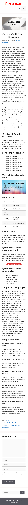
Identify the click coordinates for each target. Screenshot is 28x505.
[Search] (22, 492)
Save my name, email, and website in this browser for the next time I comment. (14, 475)
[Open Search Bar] (19, 8)
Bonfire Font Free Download (12, 423)
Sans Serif (7, 420)
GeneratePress (14, 502)
